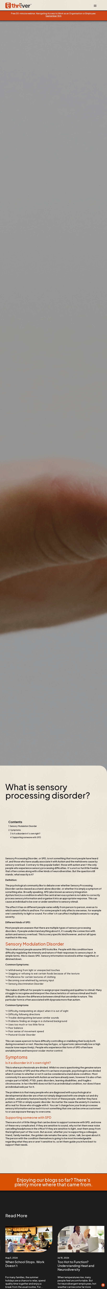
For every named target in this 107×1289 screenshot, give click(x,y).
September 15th (53, 16)
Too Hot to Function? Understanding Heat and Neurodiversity (76, 1265)
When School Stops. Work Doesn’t (24, 1264)
